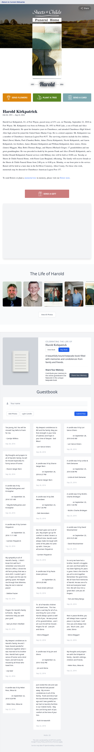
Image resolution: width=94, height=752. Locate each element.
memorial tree (30, 177)
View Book (51, 350)
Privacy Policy (40, 742)
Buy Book (63, 350)
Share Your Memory (79, 375)
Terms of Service (53, 742)
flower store (65, 177)
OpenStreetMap (49, 746)
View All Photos (47, 314)
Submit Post (81, 414)
